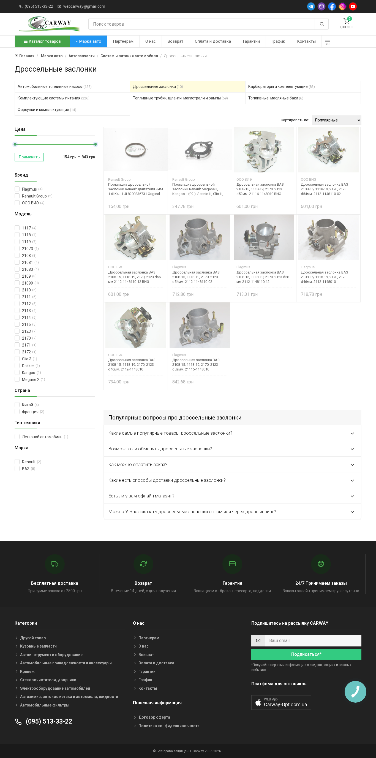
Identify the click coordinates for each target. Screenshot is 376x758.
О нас (150, 41)
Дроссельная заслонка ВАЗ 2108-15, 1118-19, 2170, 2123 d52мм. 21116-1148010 (196, 364)
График (278, 41)
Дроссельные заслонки (158, 86)
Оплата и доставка (213, 41)
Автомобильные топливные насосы (55, 86)
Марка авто (89, 41)
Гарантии (251, 41)
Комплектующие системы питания (53, 98)
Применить (29, 157)
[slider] (14, 144)
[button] (281, 702)
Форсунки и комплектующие (47, 109)
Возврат (175, 41)
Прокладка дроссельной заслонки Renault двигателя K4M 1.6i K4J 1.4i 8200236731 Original (135, 189)
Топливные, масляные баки (275, 98)
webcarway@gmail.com (84, 6)
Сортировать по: (295, 120)
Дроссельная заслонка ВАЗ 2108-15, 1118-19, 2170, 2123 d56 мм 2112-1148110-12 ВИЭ (134, 277)
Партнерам (123, 41)
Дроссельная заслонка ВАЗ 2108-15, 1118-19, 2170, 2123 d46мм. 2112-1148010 (324, 277)
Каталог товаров (44, 41)
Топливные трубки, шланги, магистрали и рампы (180, 98)
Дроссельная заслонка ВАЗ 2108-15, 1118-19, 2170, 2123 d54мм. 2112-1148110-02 (324, 189)
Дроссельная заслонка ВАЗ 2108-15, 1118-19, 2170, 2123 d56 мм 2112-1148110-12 (262, 277)
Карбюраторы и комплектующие (281, 86)
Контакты (306, 41)
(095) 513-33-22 (39, 6)
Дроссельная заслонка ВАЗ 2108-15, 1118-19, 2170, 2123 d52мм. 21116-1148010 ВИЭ (260, 189)
